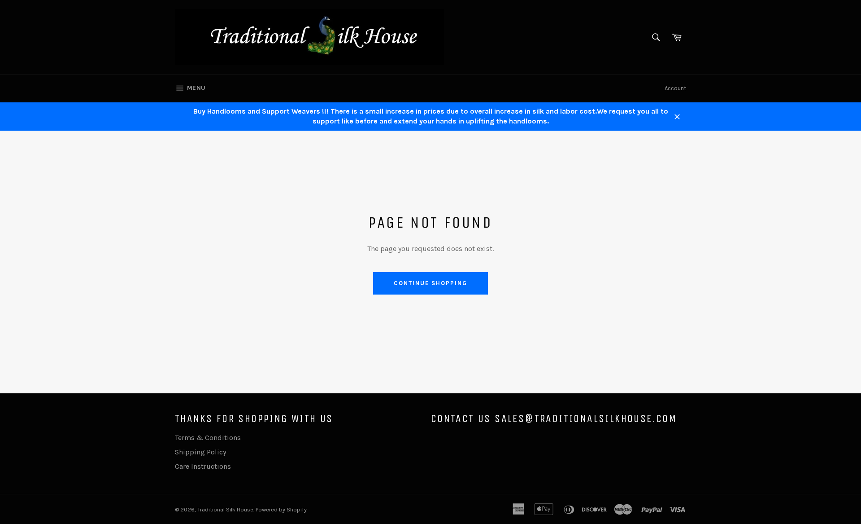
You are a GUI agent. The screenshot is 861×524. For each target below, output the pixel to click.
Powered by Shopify (281, 509)
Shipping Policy (200, 452)
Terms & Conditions (208, 437)
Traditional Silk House (225, 509)
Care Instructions (203, 466)
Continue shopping (430, 283)
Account (675, 88)
